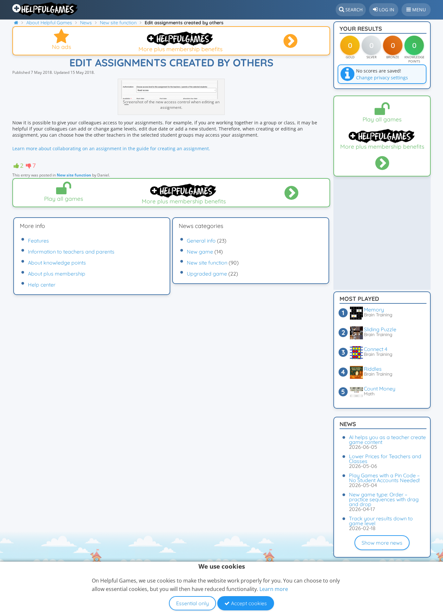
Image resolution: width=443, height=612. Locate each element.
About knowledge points (57, 262)
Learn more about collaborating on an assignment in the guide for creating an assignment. (111, 148)
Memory (374, 309)
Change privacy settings (382, 77)
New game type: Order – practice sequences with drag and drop (384, 499)
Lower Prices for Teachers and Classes (385, 458)
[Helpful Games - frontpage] (18, 23)
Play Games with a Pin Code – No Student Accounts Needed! (384, 477)
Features (38, 240)
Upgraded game (207, 273)
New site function (118, 23)
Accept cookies (248, 603)
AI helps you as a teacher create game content (387, 439)
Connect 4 (375, 349)
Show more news (382, 542)
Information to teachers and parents (71, 251)
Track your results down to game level (381, 521)
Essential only (192, 603)
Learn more (273, 589)
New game (200, 251)
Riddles (373, 369)
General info (201, 240)
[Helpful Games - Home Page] (45, 9)
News (86, 23)
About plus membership (56, 273)
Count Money (379, 388)
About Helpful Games (49, 23)
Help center (41, 284)
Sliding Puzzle (380, 329)
